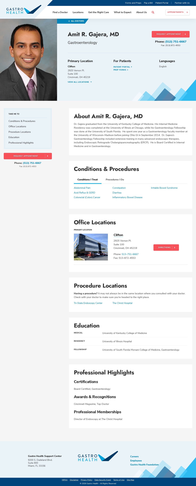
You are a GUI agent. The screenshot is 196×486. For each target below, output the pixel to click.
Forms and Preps (133, 2)
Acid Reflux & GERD (84, 192)
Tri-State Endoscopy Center (88, 303)
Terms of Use (118, 480)
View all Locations (79, 82)
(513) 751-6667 (175, 42)
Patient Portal (161, 2)
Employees (136, 460)
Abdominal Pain (82, 187)
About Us (141, 12)
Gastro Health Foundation (144, 464)
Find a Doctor (60, 12)
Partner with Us (182, 2)
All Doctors (77, 21)
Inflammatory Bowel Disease (127, 197)
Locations (78, 12)
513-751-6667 (130, 254)
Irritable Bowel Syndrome (164, 187)
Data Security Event (103, 480)
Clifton (118, 235)
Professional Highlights (21, 142)
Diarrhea (117, 192)
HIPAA (64, 480)
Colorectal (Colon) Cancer (87, 197)
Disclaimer (74, 480)
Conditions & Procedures (22, 121)
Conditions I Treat (87, 179)
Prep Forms (120, 70)
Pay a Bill (148, 2)
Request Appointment (169, 34)
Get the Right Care (98, 12)
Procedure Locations (20, 132)
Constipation (119, 187)
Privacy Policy (86, 480)
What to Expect (122, 12)
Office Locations (17, 126)
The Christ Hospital (122, 303)
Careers (134, 456)
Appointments (175, 12)
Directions (164, 247)
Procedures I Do (115, 179)
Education (14, 137)
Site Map (130, 480)
